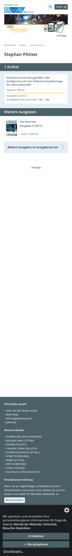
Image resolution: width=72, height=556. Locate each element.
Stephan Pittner (15, 90)
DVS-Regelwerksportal (19, 418)
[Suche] (50, 7)
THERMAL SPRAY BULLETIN (21, 448)
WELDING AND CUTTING (20, 440)
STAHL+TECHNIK (15, 468)
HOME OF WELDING (17, 456)
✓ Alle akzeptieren (36, 544)
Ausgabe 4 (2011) (16, 95)
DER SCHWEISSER (16, 464)
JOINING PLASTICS (16, 444)
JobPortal (11, 422)
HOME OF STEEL (15, 460)
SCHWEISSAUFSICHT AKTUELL (23, 452)
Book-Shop (12, 414)
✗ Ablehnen (36, 536)
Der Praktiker (10, 45)
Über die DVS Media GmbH (21, 410)
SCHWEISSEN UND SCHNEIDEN (24, 436)
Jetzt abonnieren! (14, 499)
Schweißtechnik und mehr (21, 99)
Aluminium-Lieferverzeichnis (23, 471)
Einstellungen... (13, 551)
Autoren (23, 45)
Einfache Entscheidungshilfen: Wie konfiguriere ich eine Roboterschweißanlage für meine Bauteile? (34, 81)
